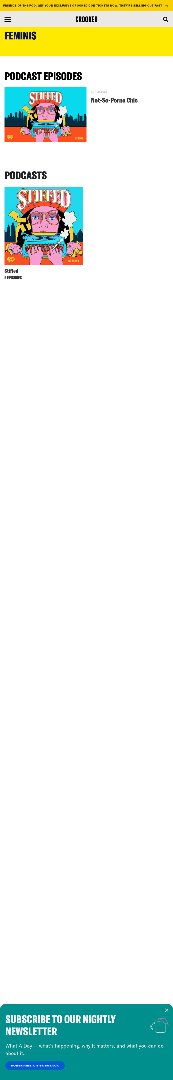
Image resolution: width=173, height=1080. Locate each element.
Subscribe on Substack (35, 1065)
